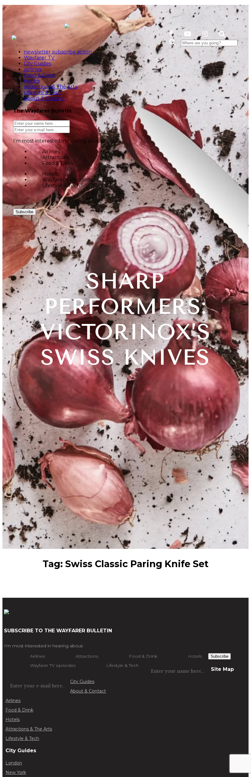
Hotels (50, 174)
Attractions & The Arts (29, 729)
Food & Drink (58, 163)
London (14, 763)
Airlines (51, 151)
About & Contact (88, 691)
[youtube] (188, 33)
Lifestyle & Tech (61, 185)
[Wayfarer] (6, 611)
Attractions (55, 157)
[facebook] (171, 33)
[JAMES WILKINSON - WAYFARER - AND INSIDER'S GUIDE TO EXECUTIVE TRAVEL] (66, 25)
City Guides (82, 681)
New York (16, 772)
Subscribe (24, 212)
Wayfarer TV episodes (68, 180)
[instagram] (204, 33)
